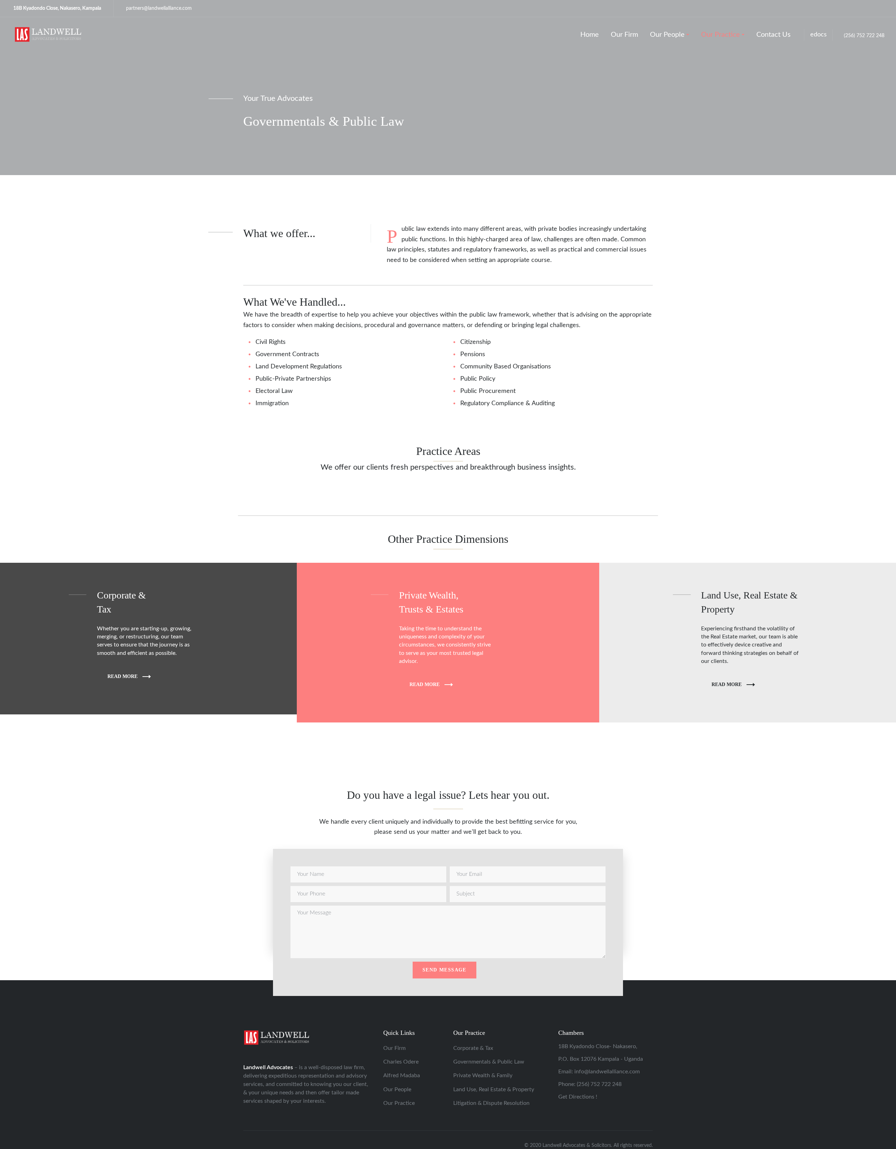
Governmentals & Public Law (488, 1062)
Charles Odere (401, 1062)
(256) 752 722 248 (864, 35)
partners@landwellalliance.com (159, 8)
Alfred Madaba (401, 1075)
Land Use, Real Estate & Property (493, 1089)
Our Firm (394, 1048)
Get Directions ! (577, 1097)
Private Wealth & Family (482, 1075)
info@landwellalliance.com (607, 1071)
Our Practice (399, 1103)
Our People (397, 1089)
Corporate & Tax (473, 1048)
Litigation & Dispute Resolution (491, 1103)
